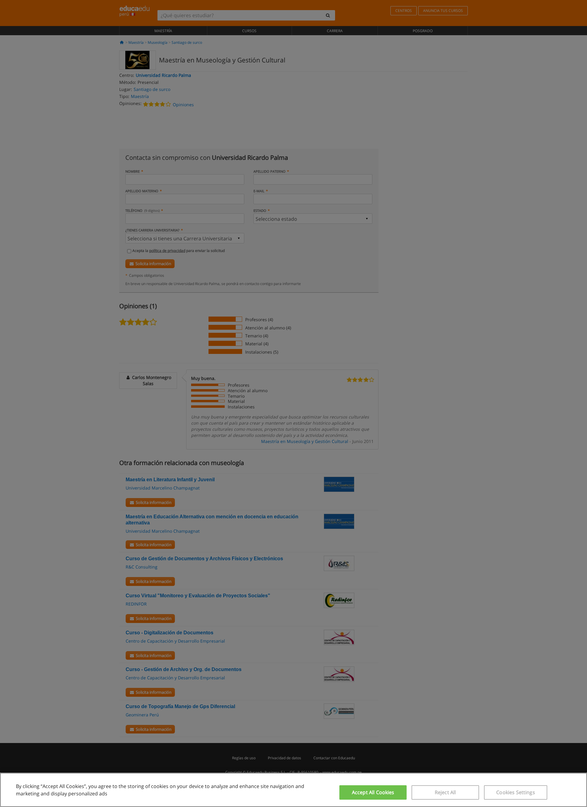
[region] (293, 790)
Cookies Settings (515, 792)
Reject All (445, 792)
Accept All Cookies (373, 792)
